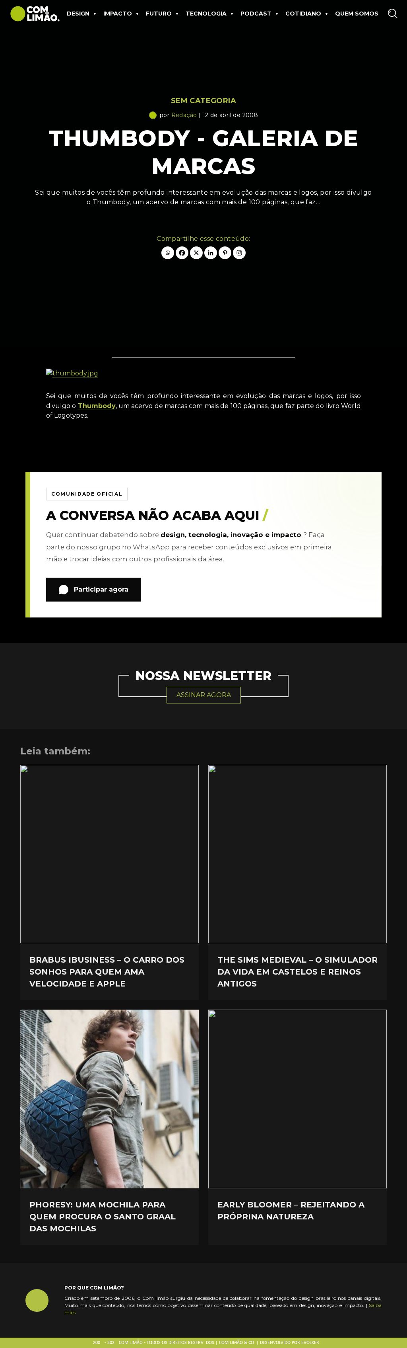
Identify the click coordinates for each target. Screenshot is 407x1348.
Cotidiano (303, 13)
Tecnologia (206, 13)
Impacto (117, 13)
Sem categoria (203, 100)
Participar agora (101, 589)
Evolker (310, 1342)
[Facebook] (182, 252)
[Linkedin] (210, 252)
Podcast (255, 13)
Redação (184, 115)
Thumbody (97, 406)
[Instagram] (239, 252)
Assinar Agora (203, 695)
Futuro (159, 13)
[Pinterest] (225, 252)
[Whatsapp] (167, 252)
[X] (196, 252)
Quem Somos (356, 13)
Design (78, 13)
